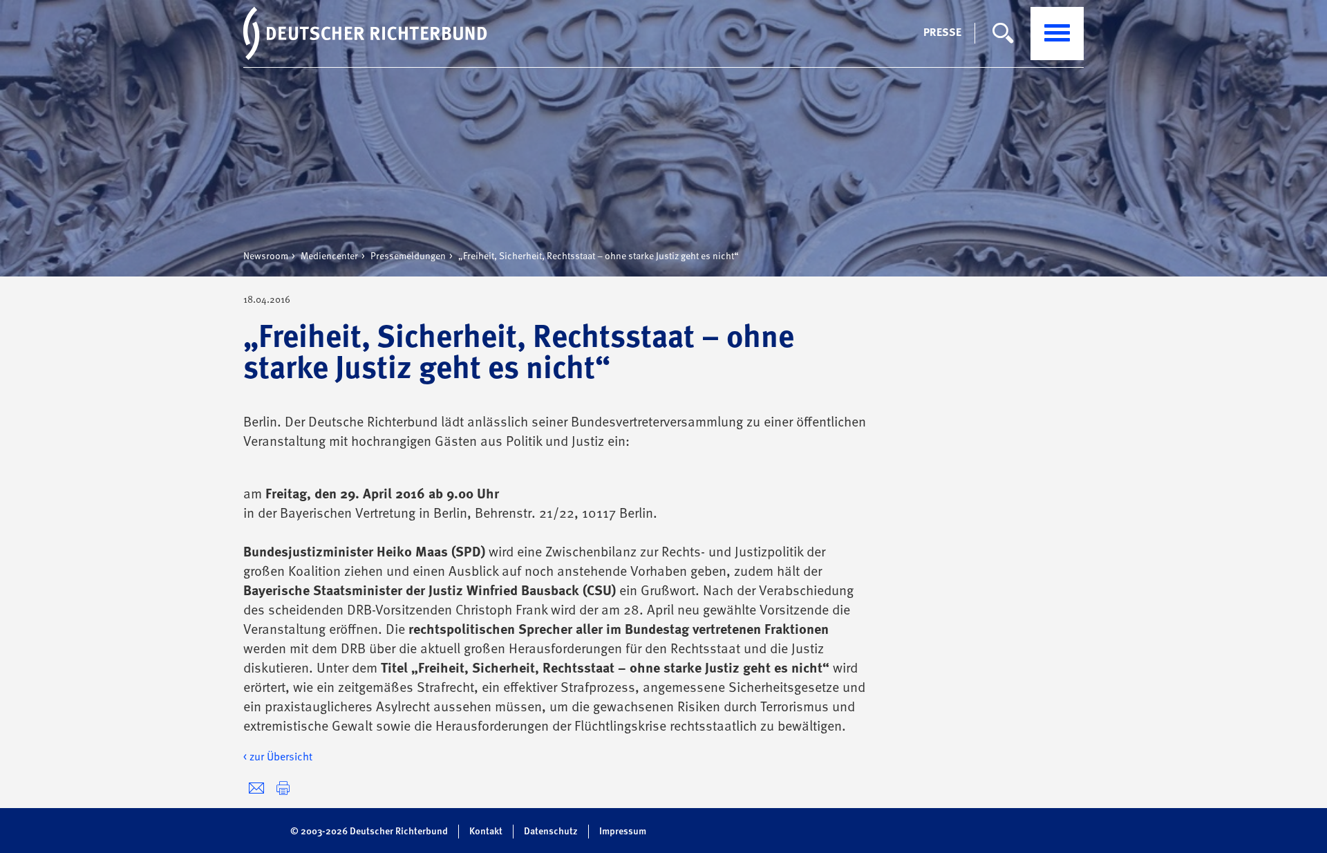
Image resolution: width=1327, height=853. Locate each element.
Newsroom (265, 256)
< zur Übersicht (277, 757)
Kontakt (485, 831)
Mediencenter (329, 256)
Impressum (622, 831)
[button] (283, 788)
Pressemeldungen (408, 256)
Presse (942, 33)
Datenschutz (551, 831)
